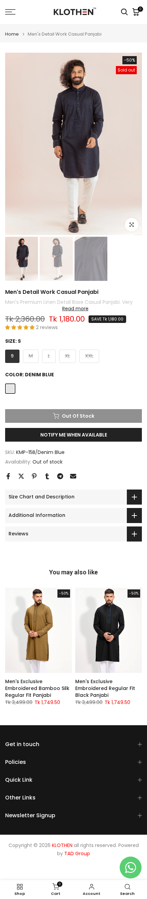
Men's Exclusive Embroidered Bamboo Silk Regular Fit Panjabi (37, 688)
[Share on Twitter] (21, 476)
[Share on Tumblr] (47, 476)
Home (12, 34)
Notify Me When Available (73, 434)
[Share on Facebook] (8, 476)
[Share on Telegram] (60, 476)
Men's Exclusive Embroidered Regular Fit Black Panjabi (105, 688)
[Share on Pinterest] (34, 476)
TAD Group (77, 853)
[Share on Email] (73, 476)
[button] (20, 327)
